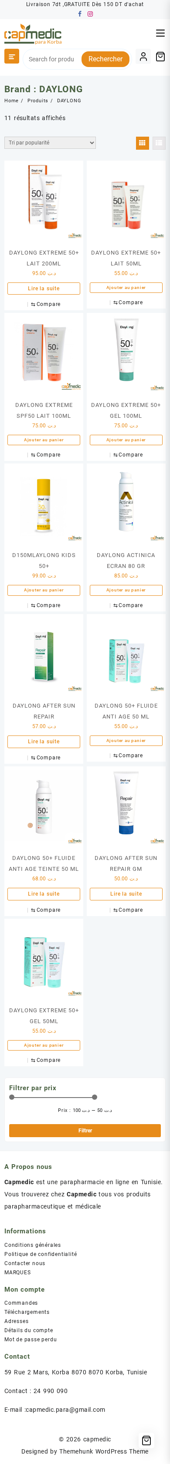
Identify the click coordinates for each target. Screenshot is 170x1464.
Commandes (21, 1303)
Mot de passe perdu (30, 1339)
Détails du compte (28, 1330)
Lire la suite (43, 288)
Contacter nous (24, 1263)
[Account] (143, 56)
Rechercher (105, 59)
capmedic (97, 1439)
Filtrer (85, 1131)
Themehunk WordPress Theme (103, 1451)
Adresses (16, 1321)
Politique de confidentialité (40, 1254)
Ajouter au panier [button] (126, 287)
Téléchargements (27, 1312)
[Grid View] (142, 143)
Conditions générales (32, 1245)
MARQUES (17, 1272)
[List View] (159, 143)
